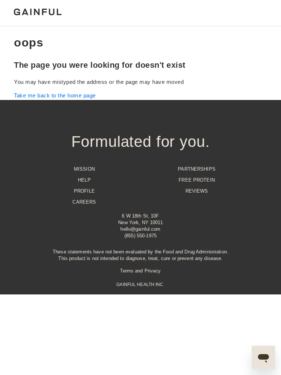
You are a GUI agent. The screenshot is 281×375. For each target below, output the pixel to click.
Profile (84, 191)
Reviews (197, 191)
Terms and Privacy (140, 271)
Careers (84, 202)
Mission (84, 169)
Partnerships (197, 169)
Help (84, 180)
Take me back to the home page (55, 95)
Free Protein (197, 180)
